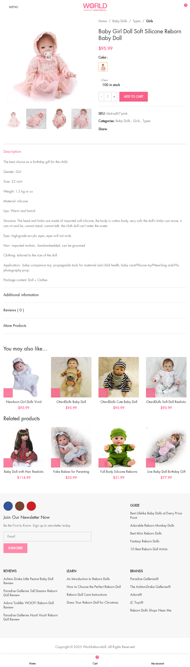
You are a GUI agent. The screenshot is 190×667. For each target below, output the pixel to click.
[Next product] (184, 21)
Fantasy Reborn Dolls (144, 541)
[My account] (175, 7)
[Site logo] (95, 6)
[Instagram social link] (19, 506)
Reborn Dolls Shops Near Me (150, 610)
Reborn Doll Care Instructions (87, 594)
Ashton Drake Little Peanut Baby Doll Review (28, 581)
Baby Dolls (119, 21)
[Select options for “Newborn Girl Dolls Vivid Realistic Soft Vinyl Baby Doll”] (8, 392)
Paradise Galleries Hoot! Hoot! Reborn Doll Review (30, 617)
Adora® (136, 594)
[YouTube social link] (31, 506)
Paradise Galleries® (144, 579)
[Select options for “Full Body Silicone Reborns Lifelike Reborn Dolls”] (103, 462)
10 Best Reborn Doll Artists (149, 549)
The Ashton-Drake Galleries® (150, 586)
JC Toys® (136, 602)
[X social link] (115, 129)
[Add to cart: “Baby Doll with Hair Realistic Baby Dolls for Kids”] (8, 462)
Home (102, 21)
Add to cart (133, 96)
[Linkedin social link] (126, 129)
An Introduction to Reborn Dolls (88, 579)
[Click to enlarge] (12, 97)
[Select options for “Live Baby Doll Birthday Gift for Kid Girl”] (150, 462)
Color (102, 57)
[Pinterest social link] (121, 129)
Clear (104, 80)
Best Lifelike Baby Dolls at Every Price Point (156, 515)
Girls (149, 21)
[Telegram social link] (131, 129)
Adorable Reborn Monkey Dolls (152, 525)
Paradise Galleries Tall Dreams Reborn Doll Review (30, 593)
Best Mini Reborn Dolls (146, 533)
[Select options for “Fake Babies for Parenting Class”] (55, 462)
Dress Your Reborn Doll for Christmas (92, 602)
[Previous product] (175, 21)
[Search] (167, 7)
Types (137, 21)
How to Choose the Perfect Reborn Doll (94, 586)
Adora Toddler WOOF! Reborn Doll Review (28, 605)
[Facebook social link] (110, 129)
